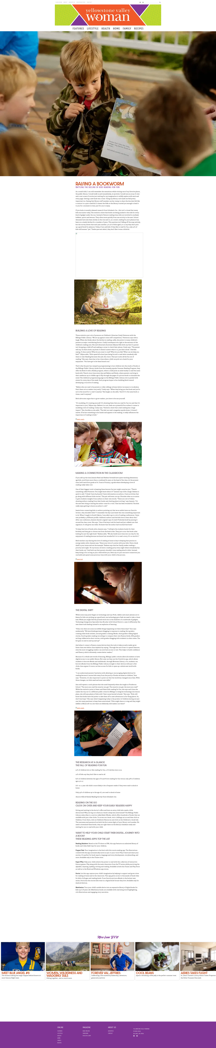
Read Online (86, 1031)
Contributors (80, 2)
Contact (89, 2)
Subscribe (59, 2)
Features (78, 28)
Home (116, 28)
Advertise (72, 2)
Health (105, 28)
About (65, 2)
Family (127, 28)
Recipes (139, 28)
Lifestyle (93, 28)
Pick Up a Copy (87, 1035)
